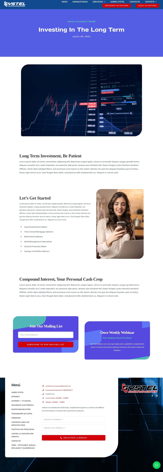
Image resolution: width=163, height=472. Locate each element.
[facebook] (152, 396)
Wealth (92, 21)
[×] (156, 465)
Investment (81, 21)
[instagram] (157, 396)
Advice (70, 21)
